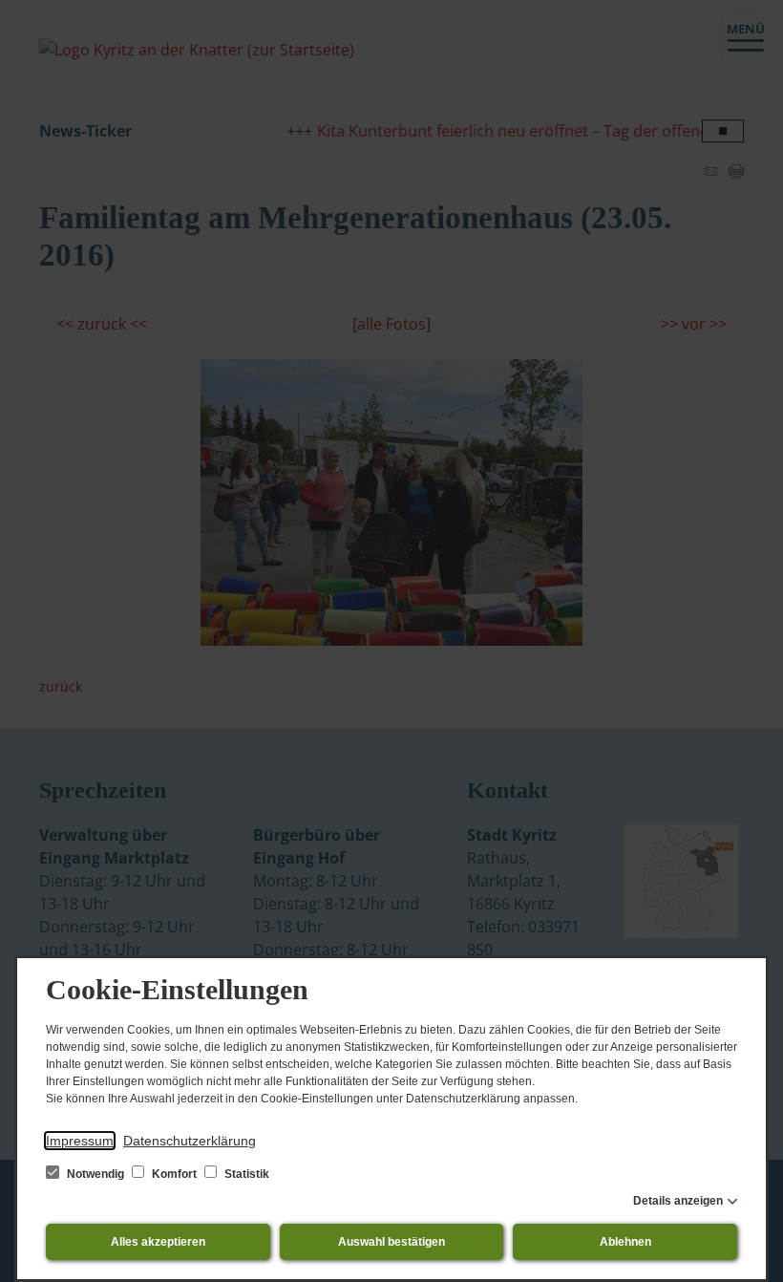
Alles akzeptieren (158, 1242)
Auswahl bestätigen (391, 1242)
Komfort (174, 1174)
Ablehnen (625, 1242)
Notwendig (95, 1174)
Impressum (80, 1140)
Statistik (245, 1174)
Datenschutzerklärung (189, 1140)
